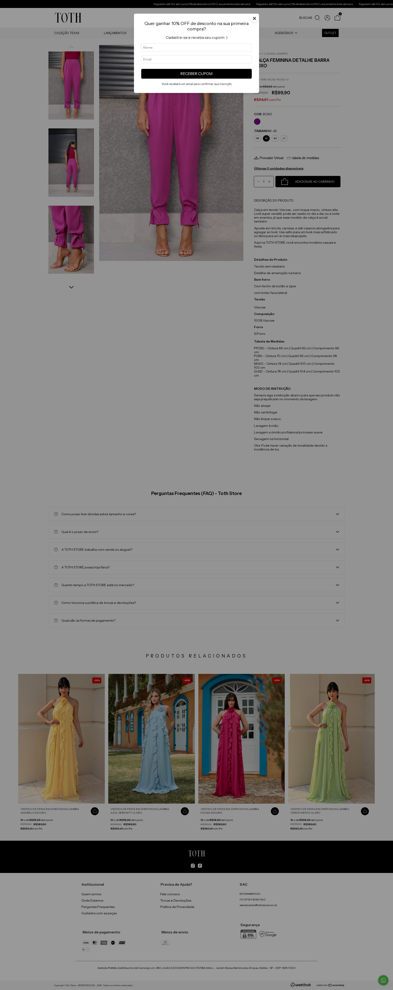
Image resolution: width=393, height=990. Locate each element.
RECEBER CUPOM (196, 73)
